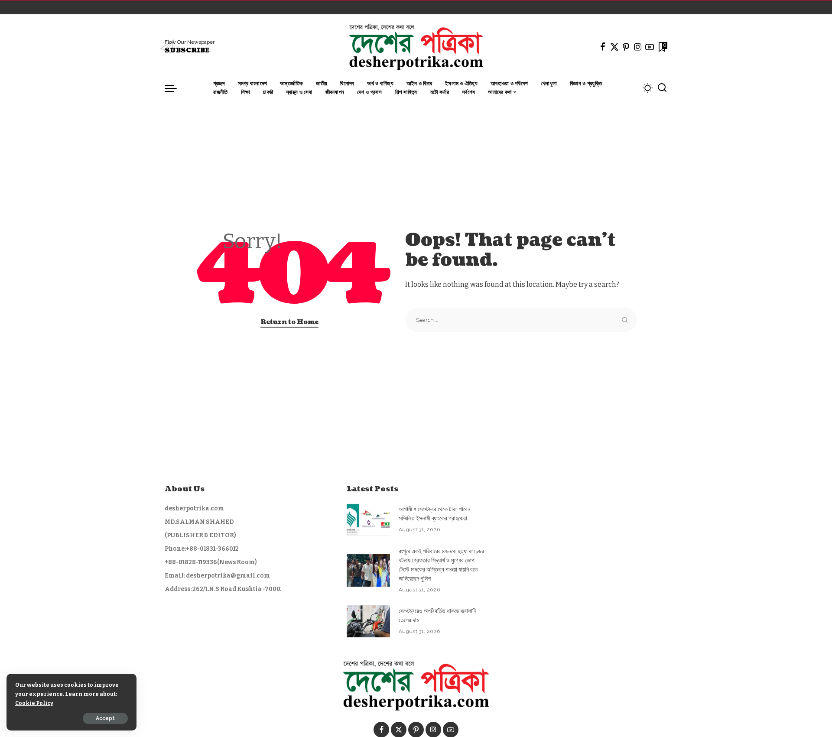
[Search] (662, 88)
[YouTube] (649, 47)
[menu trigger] (175, 88)
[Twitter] (614, 47)
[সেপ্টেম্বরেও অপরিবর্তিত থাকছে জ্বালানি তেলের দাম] (368, 621)
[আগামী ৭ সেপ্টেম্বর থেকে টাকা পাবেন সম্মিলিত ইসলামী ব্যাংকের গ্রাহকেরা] (368, 519)
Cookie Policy (34, 703)
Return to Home (289, 322)
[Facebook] (602, 47)
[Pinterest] (626, 47)
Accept (105, 718)
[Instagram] (638, 47)
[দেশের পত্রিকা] (416, 47)
